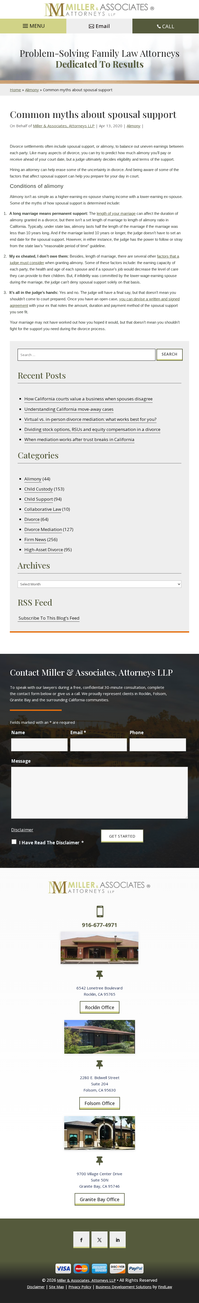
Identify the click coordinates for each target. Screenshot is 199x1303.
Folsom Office (99, 1103)
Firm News (35, 539)
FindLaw (165, 1286)
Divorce (32, 519)
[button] (33, 24)
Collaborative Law (42, 509)
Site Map (56, 1286)
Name (18, 732)
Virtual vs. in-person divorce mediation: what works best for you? (90, 419)
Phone (137, 732)
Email (103, 26)
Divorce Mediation (43, 529)
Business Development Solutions (124, 1286)
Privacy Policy (79, 1286)
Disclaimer (22, 830)
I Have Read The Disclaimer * (51, 843)
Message (21, 761)
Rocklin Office (99, 1007)
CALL (168, 26)
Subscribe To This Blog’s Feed (49, 618)
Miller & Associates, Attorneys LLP (64, 125)
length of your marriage (116, 213)
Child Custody (38, 489)
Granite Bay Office (99, 1199)
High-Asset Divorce (43, 550)
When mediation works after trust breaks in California (79, 439)
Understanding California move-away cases (68, 409)
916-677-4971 (99, 925)
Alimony (133, 125)
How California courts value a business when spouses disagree (88, 399)
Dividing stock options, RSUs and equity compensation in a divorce (92, 429)
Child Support (38, 499)
